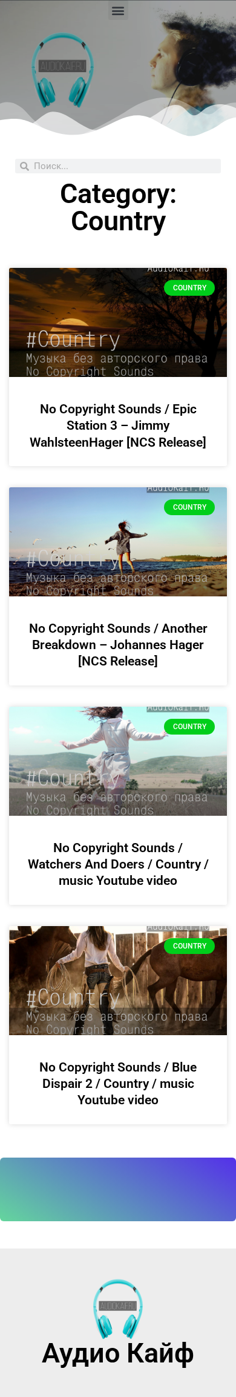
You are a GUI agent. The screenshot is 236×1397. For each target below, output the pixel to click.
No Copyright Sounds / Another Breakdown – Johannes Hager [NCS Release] (118, 645)
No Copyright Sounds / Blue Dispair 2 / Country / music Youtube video (118, 1084)
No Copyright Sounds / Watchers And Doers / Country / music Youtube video (118, 865)
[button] (118, 10)
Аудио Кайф (118, 1353)
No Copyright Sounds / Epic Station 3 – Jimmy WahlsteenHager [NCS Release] (118, 426)
